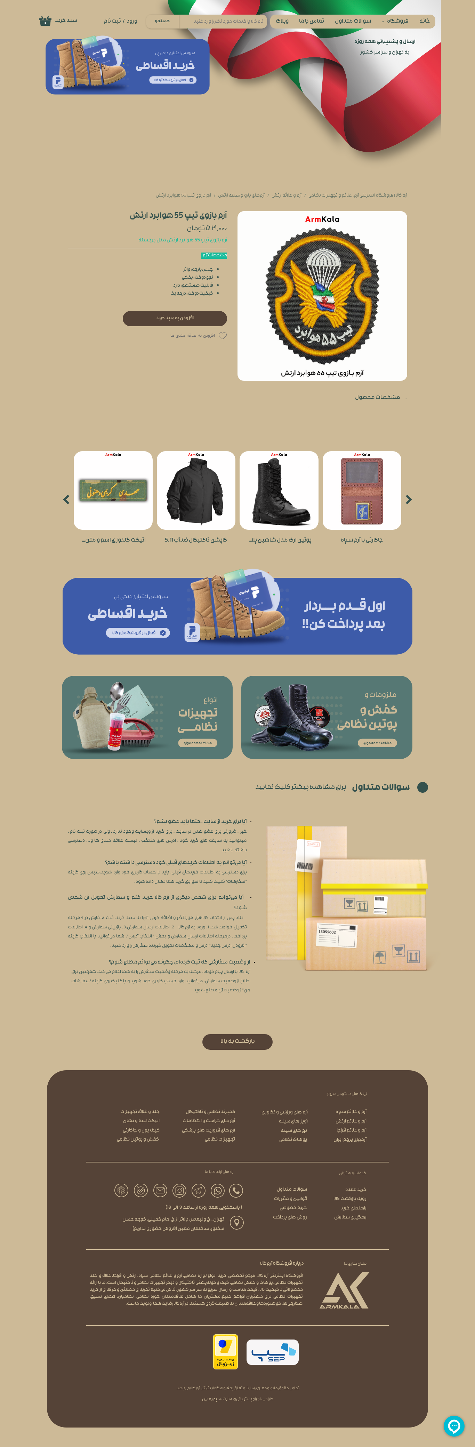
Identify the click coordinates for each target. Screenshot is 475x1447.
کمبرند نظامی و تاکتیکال (210, 1112)
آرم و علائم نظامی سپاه (160, 1276)
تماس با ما (311, 22)
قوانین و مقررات (290, 1199)
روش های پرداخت (290, 1217)
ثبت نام (112, 21)
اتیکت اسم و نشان (141, 1121)
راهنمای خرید (353, 1208)
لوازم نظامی (195, 1276)
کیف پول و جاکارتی (141, 1130)
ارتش (131, 1276)
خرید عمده (356, 1190)
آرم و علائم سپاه (351, 1112)
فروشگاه (398, 22)
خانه (424, 22)
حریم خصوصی (293, 1208)
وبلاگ (282, 22)
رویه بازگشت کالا (350, 1199)
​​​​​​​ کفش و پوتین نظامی (138, 1139)
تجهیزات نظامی (220, 1139)
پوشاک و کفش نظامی (252, 1283)
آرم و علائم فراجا (352, 1130)
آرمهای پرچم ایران (350, 1140)
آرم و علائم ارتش (351, 1121)
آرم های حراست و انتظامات (209, 1121)
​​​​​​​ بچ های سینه (294, 1131)
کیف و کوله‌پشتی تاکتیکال (204, 1283)
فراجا (117, 1276)
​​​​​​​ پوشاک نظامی (293, 1140)
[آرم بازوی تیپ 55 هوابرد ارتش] (322, 296)
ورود (132, 21)
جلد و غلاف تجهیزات (140, 1112)
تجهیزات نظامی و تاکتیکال (141, 1283)
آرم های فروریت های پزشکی (208, 1130)
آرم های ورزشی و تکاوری (284, 1112)
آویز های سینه (293, 1121)
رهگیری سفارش (350, 1217)
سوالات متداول (353, 22)
